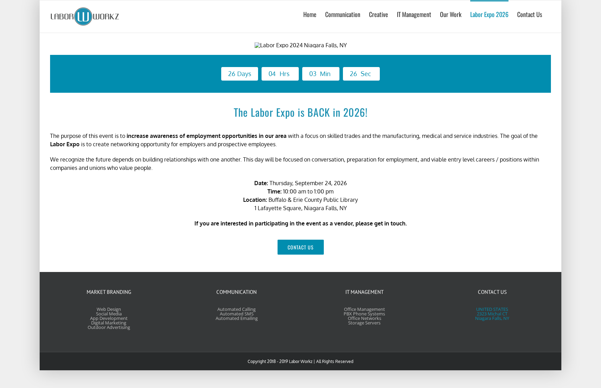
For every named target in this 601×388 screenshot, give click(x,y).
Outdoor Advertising (109, 327)
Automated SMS (237, 314)
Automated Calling (236, 309)
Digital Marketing (108, 323)
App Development (109, 318)
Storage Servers (364, 323)
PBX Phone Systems (364, 314)
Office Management (364, 309)
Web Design (109, 309)
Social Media (109, 314)
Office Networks (364, 318)
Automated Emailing (237, 318)
